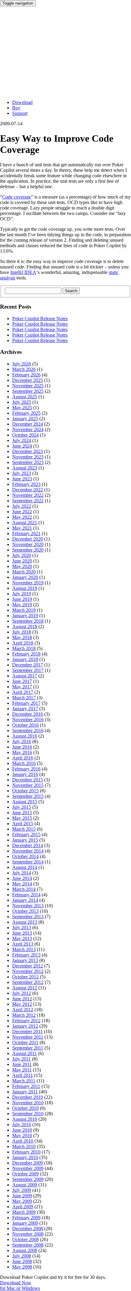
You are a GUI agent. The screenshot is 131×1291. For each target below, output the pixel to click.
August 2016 (24, 736)
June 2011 (22, 1064)
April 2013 (22, 944)
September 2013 (28, 916)
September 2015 (28, 796)
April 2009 (22, 1206)
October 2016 (25, 725)
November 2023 (28, 456)
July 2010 (21, 1124)
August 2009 (24, 1184)
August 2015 (24, 801)
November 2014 (28, 850)
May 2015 (22, 818)
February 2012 (26, 1020)
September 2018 (28, 621)
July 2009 (21, 1190)
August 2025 (24, 396)
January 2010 (25, 1157)
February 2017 (26, 703)
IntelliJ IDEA (23, 272)
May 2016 (22, 752)
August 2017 (24, 675)
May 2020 (22, 566)
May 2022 (22, 517)
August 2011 (24, 1053)
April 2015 (22, 823)
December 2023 (27, 451)
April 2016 (22, 757)
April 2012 (22, 1009)
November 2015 (28, 785)
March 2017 (24, 697)
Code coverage (16, 196)
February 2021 (26, 533)
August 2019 (24, 588)
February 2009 (26, 1217)
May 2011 (22, 1069)
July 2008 (21, 1255)
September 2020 (28, 549)
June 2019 (22, 599)
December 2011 (27, 1031)
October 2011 (25, 1042)
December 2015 (27, 779)
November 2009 (28, 1168)
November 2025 (28, 385)
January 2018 (25, 659)
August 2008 (24, 1250)
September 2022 (28, 500)
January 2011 (25, 1091)
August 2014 (24, 867)
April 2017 (22, 692)
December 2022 (27, 489)
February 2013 (26, 954)
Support (19, 113)
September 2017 (28, 670)
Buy (16, 107)
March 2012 (24, 1015)
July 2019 (21, 593)
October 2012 (25, 976)
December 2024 (27, 424)
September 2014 (28, 861)
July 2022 (21, 506)
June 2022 (22, 511)
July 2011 (21, 1058)
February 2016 (26, 768)
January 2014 (25, 900)
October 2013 (25, 911)
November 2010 (28, 1102)
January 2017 (25, 708)
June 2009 (22, 1195)
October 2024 (25, 435)
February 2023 (26, 484)
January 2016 (25, 774)
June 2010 (22, 1130)
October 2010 (25, 1108)
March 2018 (24, 648)
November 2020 (28, 544)
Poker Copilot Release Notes (40, 318)
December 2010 (27, 1097)
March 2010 (24, 1146)
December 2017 (27, 664)
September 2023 (28, 462)
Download (22, 102)
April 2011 (22, 1075)
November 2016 (28, 719)
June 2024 (22, 445)
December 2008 (27, 1228)
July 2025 (21, 402)
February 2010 (26, 1151)
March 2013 (24, 949)
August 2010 (24, 1119)
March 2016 (24, 763)
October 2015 (25, 790)
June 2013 (22, 933)
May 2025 (22, 407)
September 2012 (28, 982)
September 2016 (28, 730)
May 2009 (22, 1201)
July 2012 (21, 993)
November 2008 (28, 1234)
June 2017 (22, 681)
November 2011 (27, 1037)
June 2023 (22, 478)
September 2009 (28, 1179)
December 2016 (27, 714)
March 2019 (24, 610)
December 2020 (27, 539)
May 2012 (22, 1004)
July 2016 (21, 741)
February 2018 (26, 653)
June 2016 (22, 746)
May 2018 (22, 637)
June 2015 (22, 812)
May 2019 (22, 604)
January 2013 (25, 960)
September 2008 (28, 1245)
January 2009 (25, 1223)
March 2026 (24, 369)
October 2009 (25, 1173)
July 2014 (21, 872)
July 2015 (21, 807)
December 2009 (27, 1162)
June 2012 (22, 998)
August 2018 (24, 626)
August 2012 (24, 987)
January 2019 (25, 615)
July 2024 (21, 440)
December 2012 (27, 965)
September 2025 (28, 391)
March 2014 (24, 889)
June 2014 (22, 878)
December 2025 (27, 380)
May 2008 (22, 1266)
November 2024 (28, 429)
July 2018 (21, 632)
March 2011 (23, 1080)
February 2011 (26, 1086)
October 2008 (25, 1239)
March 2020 (24, 571)
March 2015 (24, 829)
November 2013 (28, 905)
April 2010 (22, 1141)
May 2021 (22, 528)
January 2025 (25, 418)
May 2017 (22, 686)
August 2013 (24, 922)
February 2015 (26, 834)
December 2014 (27, 845)
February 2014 (26, 894)
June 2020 (22, 560)
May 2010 (22, 1135)
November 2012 (28, 971)
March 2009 (24, 1212)
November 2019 (28, 582)
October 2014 (25, 856)
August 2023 (24, 467)
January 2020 (25, 577)
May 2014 (22, 883)
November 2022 (28, 495)
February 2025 (26, 413)
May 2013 (22, 938)
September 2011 (27, 1047)
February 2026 (26, 374)
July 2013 (21, 927)
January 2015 (25, 840)
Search (71, 291)
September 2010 (28, 1113)
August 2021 (24, 522)
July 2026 (21, 363)
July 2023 (21, 473)
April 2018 (22, 643)
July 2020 (21, 555)
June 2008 (22, 1261)
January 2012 (25, 1026)
